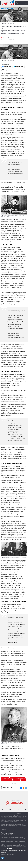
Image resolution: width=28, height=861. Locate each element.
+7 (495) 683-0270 (8, 834)
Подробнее (9, 848)
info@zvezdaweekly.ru (9, 833)
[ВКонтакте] (21, 788)
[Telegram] (26, 788)
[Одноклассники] (23, 788)
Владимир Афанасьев (8, 37)
